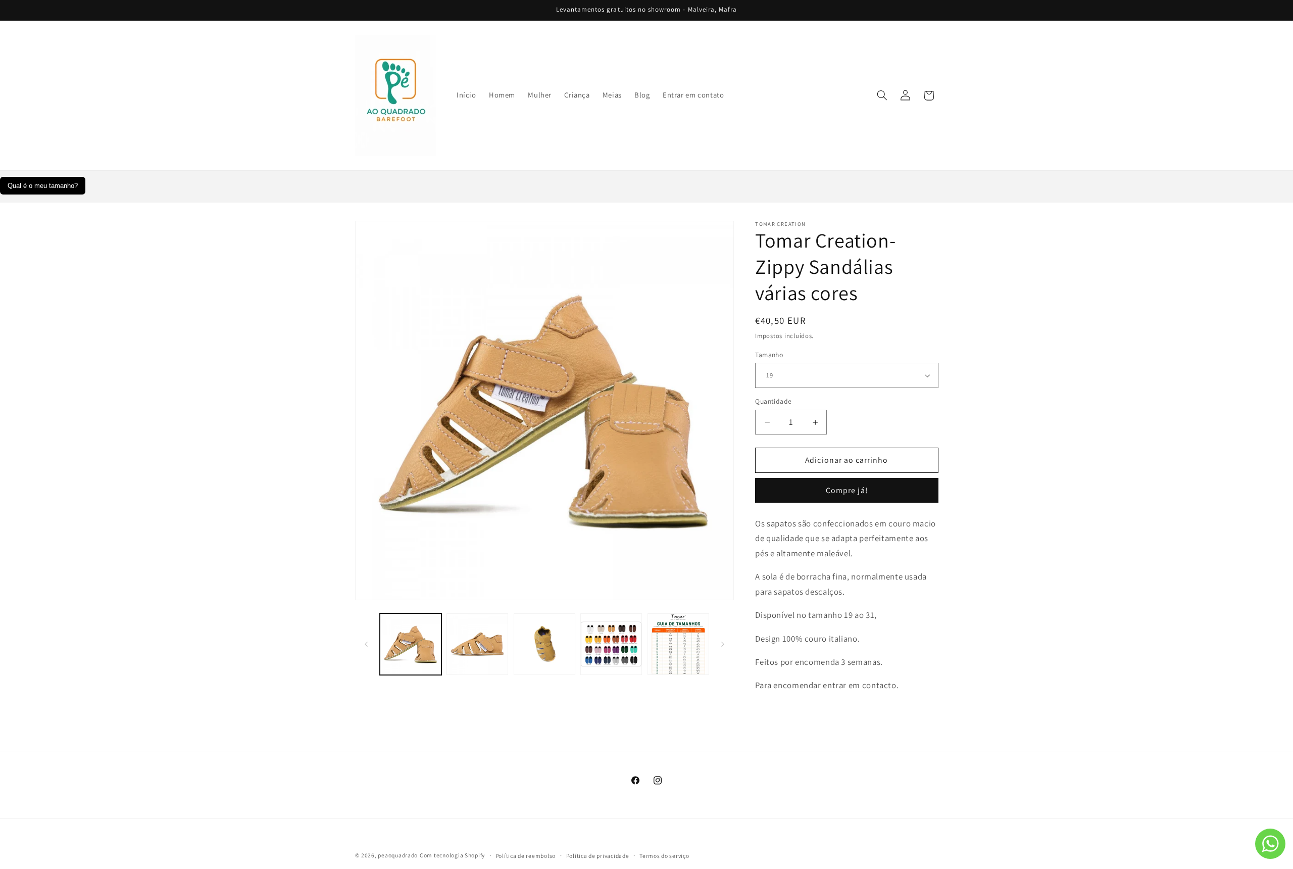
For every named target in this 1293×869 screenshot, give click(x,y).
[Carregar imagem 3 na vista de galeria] (544, 644)
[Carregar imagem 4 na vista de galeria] (611, 644)
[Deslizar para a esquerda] (366, 644)
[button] (881, 95)
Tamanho (769, 354)
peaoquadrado (398, 855)
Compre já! (847, 490)
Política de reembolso (525, 855)
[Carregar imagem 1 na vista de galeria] (410, 644)
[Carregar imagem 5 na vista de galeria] (678, 644)
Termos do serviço (664, 855)
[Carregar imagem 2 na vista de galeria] (477, 644)
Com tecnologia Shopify (452, 855)
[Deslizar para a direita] (723, 644)
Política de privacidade (597, 855)
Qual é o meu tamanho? (43, 185)
